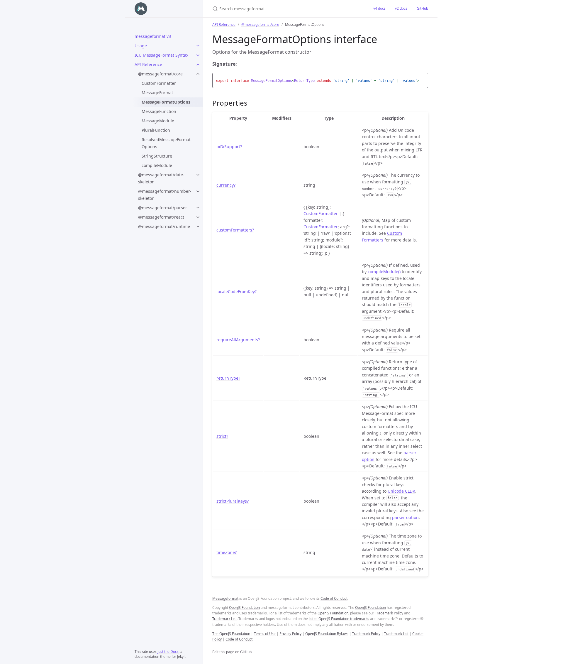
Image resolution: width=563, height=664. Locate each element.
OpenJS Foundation (244, 607)
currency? (225, 185)
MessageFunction (159, 111)
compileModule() (384, 271)
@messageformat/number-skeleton (164, 194)
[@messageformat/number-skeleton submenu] (198, 191)
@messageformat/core (160, 74)
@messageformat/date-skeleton (161, 178)
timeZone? (226, 552)
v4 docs (379, 8)
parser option (405, 517)
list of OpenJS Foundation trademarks (339, 618)
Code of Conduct (333, 598)
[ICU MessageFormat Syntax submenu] (198, 55)
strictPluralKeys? (232, 501)
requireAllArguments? (238, 339)
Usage (141, 45)
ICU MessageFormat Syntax (161, 55)
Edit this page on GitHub (232, 651)
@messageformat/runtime (164, 226)
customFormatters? (235, 230)
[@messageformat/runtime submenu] (198, 226)
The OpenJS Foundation (231, 633)
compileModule (157, 165)
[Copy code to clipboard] (423, 79)
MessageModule (158, 121)
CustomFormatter (159, 83)
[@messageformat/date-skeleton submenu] (198, 175)
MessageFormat (157, 92)
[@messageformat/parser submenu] (198, 207)
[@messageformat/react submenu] (198, 217)
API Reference (148, 64)
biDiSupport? (229, 146)
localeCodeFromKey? (236, 291)
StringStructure (157, 156)
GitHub (422, 8)
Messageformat (225, 598)
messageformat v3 (153, 36)
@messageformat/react (161, 217)
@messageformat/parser (162, 207)
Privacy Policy (290, 633)
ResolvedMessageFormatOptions (166, 143)
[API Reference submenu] (198, 64)
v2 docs (401, 8)
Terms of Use (265, 633)
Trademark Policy (389, 613)
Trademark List (224, 618)
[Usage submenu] (198, 45)
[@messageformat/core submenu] (198, 74)
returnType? (228, 378)
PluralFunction (156, 130)
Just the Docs (168, 651)
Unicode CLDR (401, 491)
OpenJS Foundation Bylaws (326, 633)
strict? (222, 436)
